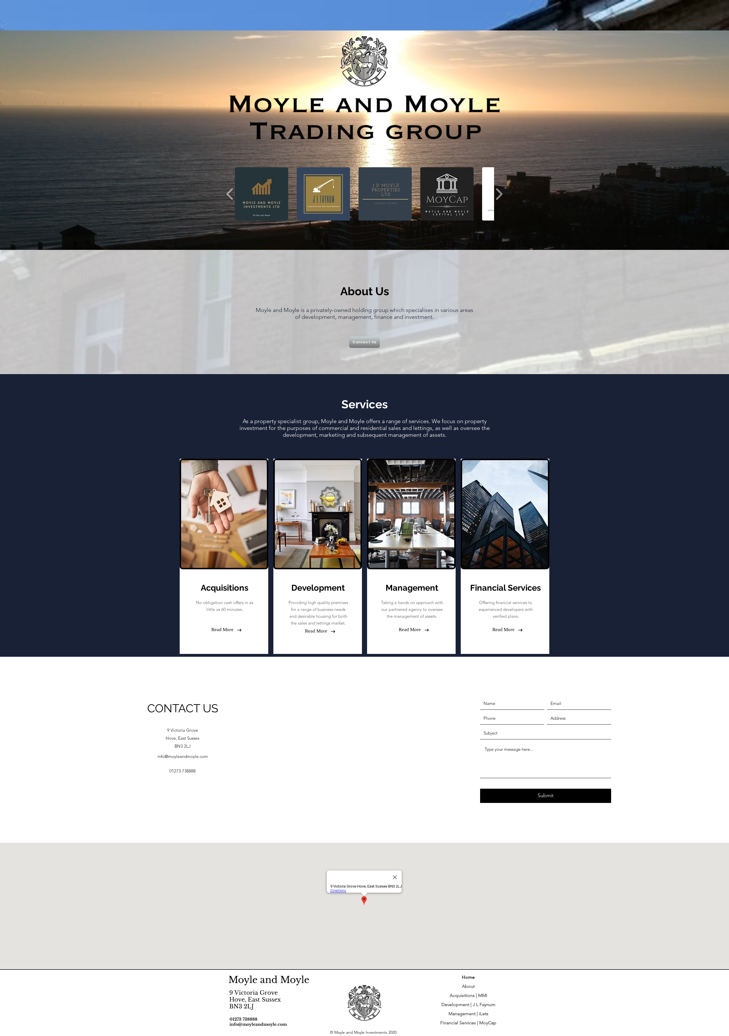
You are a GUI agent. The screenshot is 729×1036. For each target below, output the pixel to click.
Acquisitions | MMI (468, 995)
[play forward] (499, 194)
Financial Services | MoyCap (468, 1022)
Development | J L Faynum (468, 1004)
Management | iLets (468, 1013)
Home (468, 977)
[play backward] (230, 194)
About (468, 986)
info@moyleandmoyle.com (182, 756)
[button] (224, 588)
